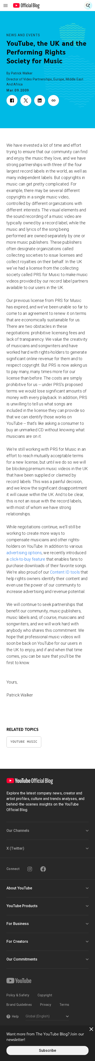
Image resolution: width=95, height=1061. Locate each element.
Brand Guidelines (19, 1004)
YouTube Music (23, 742)
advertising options (24, 552)
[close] (91, 1029)
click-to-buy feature (27, 559)
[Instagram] (30, 869)
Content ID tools (65, 572)
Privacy (45, 1004)
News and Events (23, 35)
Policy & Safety (17, 995)
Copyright (45, 995)
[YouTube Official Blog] (26, 5)
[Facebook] (43, 869)
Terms (64, 1004)
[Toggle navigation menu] (5, 5)
